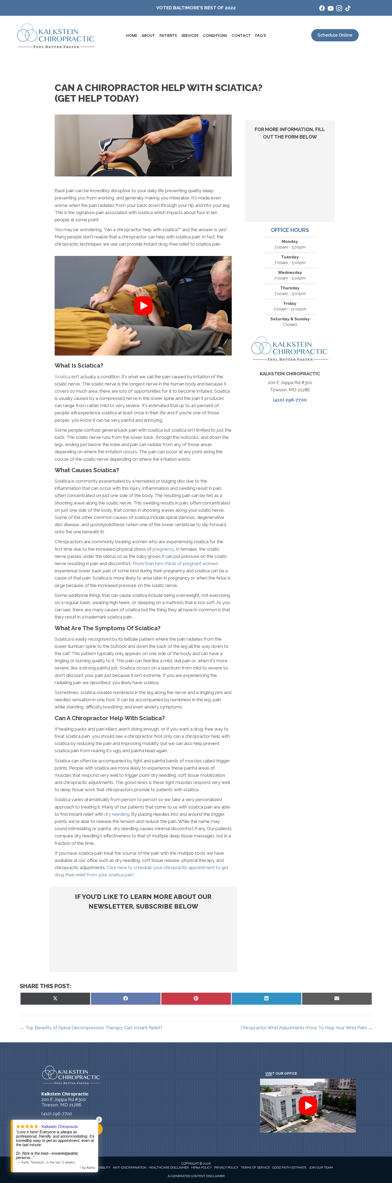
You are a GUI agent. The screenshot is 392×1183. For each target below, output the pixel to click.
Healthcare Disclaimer (169, 1167)
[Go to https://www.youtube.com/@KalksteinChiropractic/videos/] (331, 9)
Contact (241, 35)
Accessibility (99, 1167)
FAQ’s (260, 35)
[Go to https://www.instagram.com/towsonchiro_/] (339, 9)
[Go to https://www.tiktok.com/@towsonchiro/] (348, 9)
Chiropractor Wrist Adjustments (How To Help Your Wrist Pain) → (307, 1027)
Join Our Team (321, 1167)
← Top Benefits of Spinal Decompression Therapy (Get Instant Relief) (91, 1027)
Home (131, 35)
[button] (143, 305)
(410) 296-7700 (290, 400)
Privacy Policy (226, 1167)
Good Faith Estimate (289, 1167)
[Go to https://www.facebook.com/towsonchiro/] (322, 9)
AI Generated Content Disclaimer (196, 1176)
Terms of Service (255, 1167)
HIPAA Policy (201, 1167)
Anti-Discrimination (129, 1167)
